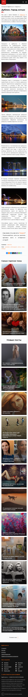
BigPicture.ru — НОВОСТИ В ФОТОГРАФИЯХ (12, 677)
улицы (3, 248)
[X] (13, 253)
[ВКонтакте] (7, 253)
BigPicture (11, 6)
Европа (17, 6)
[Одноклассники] (9, 253)
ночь (19, 247)
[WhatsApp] (19, 253)
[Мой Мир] (11, 253)
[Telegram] (21, 253)
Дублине (22, 14)
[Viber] (17, 253)
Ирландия (14, 247)
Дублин (7, 247)
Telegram (22, 233)
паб (23, 247)
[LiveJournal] (15, 253)
